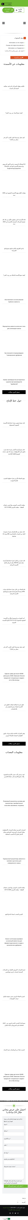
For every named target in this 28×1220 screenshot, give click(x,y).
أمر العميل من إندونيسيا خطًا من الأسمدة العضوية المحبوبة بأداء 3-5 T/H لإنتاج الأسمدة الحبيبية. (13, 620)
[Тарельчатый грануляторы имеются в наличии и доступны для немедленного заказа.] (14, 842)
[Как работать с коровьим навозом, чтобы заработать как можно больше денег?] (14, 121)
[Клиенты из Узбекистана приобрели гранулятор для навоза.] (14, 1033)
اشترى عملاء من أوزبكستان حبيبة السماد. (14, 1050)
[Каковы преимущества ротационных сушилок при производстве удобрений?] (14, 363)
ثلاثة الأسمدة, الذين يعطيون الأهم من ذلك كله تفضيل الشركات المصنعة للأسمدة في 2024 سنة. (14, 222)
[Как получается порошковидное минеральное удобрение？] (14, 337)
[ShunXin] (20, 2)
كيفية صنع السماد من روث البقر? (14, 113)
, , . (14, 803)
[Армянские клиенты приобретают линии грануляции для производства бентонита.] (14, 462)
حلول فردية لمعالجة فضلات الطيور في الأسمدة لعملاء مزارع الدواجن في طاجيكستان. (14, 707)
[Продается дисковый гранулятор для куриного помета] (14, 898)
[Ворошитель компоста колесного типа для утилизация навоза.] (14, 310)
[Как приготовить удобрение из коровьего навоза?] (14, 97)
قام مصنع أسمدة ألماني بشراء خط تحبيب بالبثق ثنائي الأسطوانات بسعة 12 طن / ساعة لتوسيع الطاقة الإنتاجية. (14, 452)
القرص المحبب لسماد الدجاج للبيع (14, 914)
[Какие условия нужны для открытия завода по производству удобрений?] (14, 232)
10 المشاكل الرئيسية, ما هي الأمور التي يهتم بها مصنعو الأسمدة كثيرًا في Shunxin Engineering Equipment (14, 166)
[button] (14, 38)
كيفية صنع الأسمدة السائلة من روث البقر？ (14, 275)
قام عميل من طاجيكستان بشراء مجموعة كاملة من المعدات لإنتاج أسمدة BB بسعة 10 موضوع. (14, 534)
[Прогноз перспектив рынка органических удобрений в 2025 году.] (14, 177)
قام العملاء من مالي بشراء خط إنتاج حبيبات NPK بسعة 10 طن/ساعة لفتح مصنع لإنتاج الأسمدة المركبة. (14, 591)
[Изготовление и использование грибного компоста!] (14, 283)
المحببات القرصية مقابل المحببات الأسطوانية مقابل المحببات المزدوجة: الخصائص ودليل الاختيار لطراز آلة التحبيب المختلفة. (14, 832)
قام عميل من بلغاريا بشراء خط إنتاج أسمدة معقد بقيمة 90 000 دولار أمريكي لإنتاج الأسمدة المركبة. (14, 563)
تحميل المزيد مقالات (14, 392)
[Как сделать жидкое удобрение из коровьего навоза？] (14, 259)
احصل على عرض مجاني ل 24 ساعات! (14, 51)
